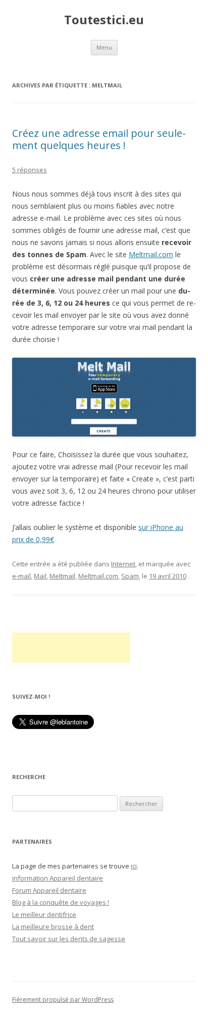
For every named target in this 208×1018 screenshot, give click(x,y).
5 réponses (29, 169)
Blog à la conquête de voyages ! (60, 902)
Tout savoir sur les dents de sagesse (68, 938)
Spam (130, 575)
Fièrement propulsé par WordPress (63, 999)
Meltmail (62, 575)
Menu (104, 47)
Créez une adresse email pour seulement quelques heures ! (99, 139)
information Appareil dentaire (57, 878)
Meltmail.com (151, 254)
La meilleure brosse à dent (53, 926)
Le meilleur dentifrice (44, 914)
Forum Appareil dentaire (49, 890)
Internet (123, 563)
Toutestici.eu (104, 20)
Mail (40, 575)
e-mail (21, 575)
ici (134, 865)
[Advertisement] (71, 648)
